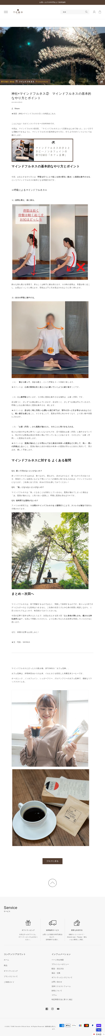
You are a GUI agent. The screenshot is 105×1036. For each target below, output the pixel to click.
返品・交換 (56, 973)
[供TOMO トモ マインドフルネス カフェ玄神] (42, 150)
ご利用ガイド (9, 982)
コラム (54, 995)
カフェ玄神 (61, 668)
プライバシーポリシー (60, 964)
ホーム (6, 960)
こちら (53, 114)
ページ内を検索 (58, 960)
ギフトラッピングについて (62, 977)
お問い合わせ (57, 982)
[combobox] (74, 12)
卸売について (57, 991)
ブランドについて (11, 976)
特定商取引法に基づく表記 (62, 999)
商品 (5, 965)
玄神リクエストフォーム (61, 986)
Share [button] (17, 108)
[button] (6, 12)
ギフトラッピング (11, 971)
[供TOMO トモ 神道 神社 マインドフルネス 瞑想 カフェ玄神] (50, 808)
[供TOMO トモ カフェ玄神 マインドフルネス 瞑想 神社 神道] (50, 729)
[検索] (86, 12)
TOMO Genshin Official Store (20, 1026)
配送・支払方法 (58, 969)
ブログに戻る (52, 861)
